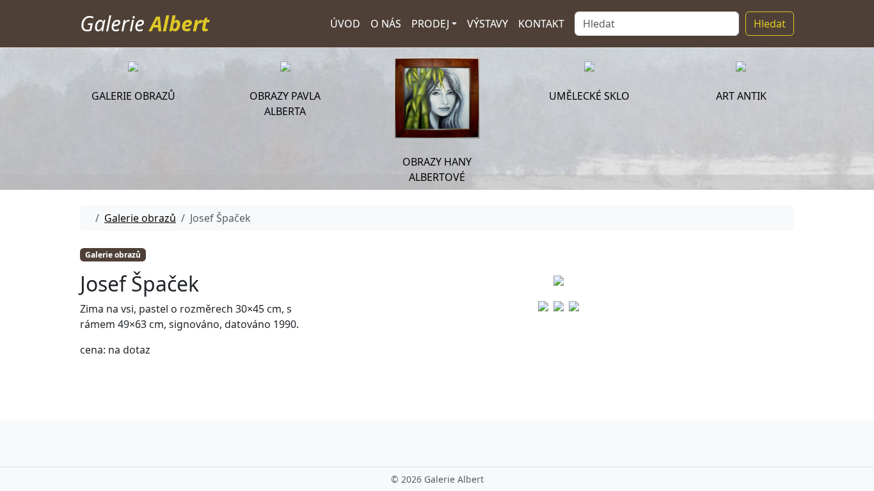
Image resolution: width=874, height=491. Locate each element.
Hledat (770, 24)
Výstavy (487, 24)
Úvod (345, 24)
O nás (385, 24)
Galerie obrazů (140, 218)
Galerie (144, 23)
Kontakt (541, 24)
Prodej (430, 24)
